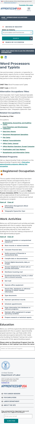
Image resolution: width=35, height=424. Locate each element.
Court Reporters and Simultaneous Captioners (15, 127)
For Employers (10, 397)
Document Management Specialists (15, 134)
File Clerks (6, 137)
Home (3, 17)
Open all (3, 202)
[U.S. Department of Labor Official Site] (5, 365)
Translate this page (26, 5)
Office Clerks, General (10, 143)
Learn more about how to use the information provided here (17, 51)
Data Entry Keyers (9, 131)
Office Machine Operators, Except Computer (18, 146)
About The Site (10, 405)
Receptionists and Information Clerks (16, 152)
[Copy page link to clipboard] (6, 57)
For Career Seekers (12, 393)
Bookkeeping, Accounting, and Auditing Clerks (17, 123)
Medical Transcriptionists (12, 140)
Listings (4, 19)
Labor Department (11, 401)
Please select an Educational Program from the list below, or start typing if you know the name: (17, 343)
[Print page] (2, 57)
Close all (10, 202)
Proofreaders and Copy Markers (14, 149)
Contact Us (5, 382)
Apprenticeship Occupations (17, 17)
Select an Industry (8, 30)
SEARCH (16, 38)
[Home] (11, 9)
